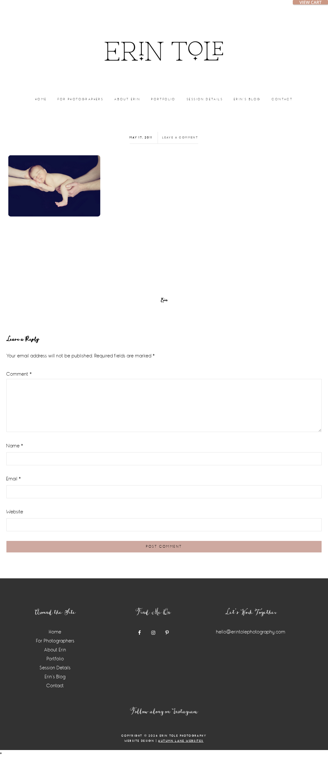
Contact (55, 686)
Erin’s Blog (55, 677)
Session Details (55, 668)
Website (14, 512)
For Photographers (55, 641)
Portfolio (55, 659)
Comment (19, 374)
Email (13, 479)
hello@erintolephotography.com (250, 632)
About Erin (55, 650)
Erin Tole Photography (164, 43)
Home (55, 632)
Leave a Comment (180, 137)
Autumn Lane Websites (180, 741)
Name (14, 446)
